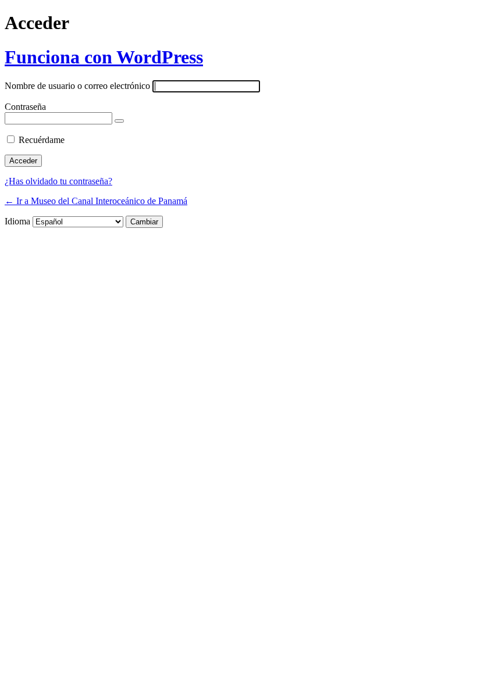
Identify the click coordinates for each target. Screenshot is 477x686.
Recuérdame (42, 140)
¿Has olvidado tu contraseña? (58, 181)
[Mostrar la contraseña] (119, 121)
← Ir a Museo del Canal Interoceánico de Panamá (96, 201)
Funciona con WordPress (104, 57)
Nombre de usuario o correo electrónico (77, 86)
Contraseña (25, 107)
